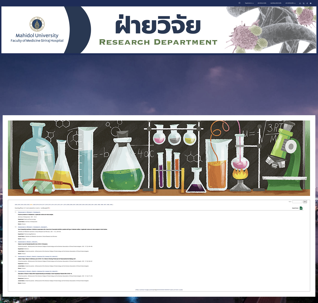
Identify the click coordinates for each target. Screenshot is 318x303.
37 (164, 290)
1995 (111, 205)
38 (165, 290)
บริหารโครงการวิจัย (262, 3)
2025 (19, 205)
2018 (40, 205)
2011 (62, 205)
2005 (80, 205)
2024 (22, 205)
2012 (59, 205)
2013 (56, 205)
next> (172, 290)
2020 (34, 205)
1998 (102, 205)
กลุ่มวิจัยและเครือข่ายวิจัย (275, 3)
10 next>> (176, 290)
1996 (108, 205)
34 (160, 290)
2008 (71, 205)
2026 (16, 205)
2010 (65, 205)
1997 (105, 205)
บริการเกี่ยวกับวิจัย (289, 3)
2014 (53, 205)
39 (166, 290)
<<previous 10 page (143, 290)
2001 (92, 205)
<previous (151, 290)
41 (169, 290)
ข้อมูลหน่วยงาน (248, 3)
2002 (89, 205)
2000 (95, 205)
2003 (86, 205)
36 (162, 290)
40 (168, 290)
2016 (46, 205)
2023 (25, 205)
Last (181, 290)
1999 (99, 205)
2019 (37, 205)
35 (161, 290)
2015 (50, 205)
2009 (68, 205)
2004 (83, 205)
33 (158, 290)
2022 (28, 205)
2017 (43, 205)
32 (157, 290)
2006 (77, 205)
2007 (74, 205)
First (137, 290)
